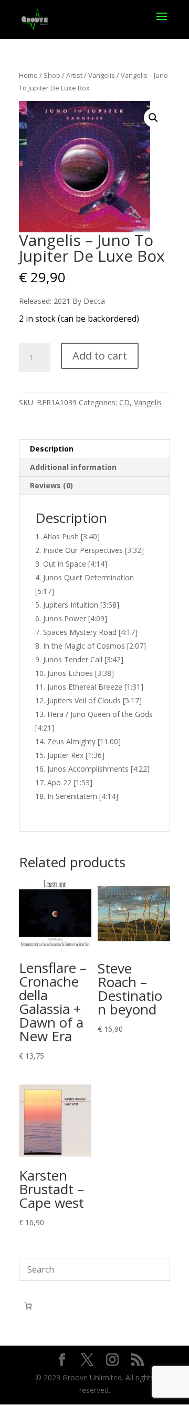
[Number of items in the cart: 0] (28, 1306)
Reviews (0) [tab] (51, 485)
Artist (74, 75)
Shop (52, 75)
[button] (153, 117)
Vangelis (101, 75)
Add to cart (99, 355)
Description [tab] (52, 449)
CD (124, 402)
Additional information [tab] (73, 467)
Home (28, 75)
